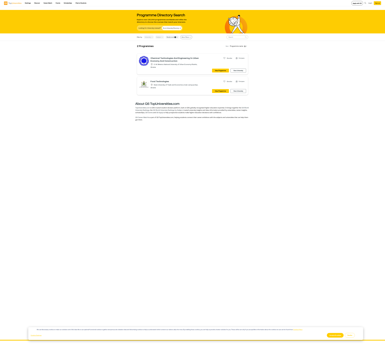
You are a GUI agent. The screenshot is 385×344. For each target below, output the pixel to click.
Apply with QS (357, 3)
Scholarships (68, 3)
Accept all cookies (335, 335)
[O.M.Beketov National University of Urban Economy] (144, 61)
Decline (349, 335)
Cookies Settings (36, 335)
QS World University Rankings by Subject (168, 110)
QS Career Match (141, 117)
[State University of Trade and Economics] (144, 84)
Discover (37, 3)
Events (58, 3)
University (148, 37)
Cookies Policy (297, 329)
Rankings (28, 3)
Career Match (48, 3)
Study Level (171, 37)
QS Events (149, 113)
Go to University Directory (171, 28)
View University (238, 70)
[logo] (13, 3)
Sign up (377, 3)
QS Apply (159, 113)
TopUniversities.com (142, 108)
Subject (159, 37)
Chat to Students (80, 3)
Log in (370, 3)
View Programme (220, 70)
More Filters (185, 37)
